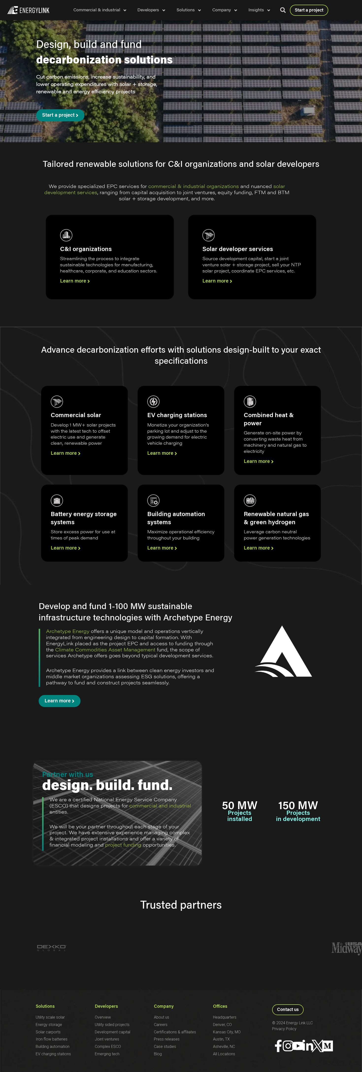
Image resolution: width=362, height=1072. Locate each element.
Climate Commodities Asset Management (105, 650)
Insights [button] (256, 10)
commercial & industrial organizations (193, 186)
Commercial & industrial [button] (96, 10)
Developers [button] (148, 10)
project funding (123, 845)
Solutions (45, 1007)
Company (164, 1007)
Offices (220, 1007)
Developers (106, 1007)
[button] (283, 10)
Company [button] (221, 10)
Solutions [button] (186, 10)
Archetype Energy (67, 631)
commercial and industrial (159, 806)
